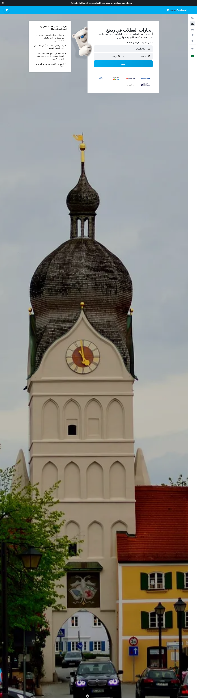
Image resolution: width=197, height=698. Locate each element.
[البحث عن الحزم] (192, 35)
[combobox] (139, 42)
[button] (3, 3)
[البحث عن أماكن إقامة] (192, 24)
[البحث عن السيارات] (192, 29)
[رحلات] (192, 48)
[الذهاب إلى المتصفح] (192, 40)
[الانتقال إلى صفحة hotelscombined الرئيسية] (176, 10)
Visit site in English (79, 3)
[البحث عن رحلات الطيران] (192, 18)
